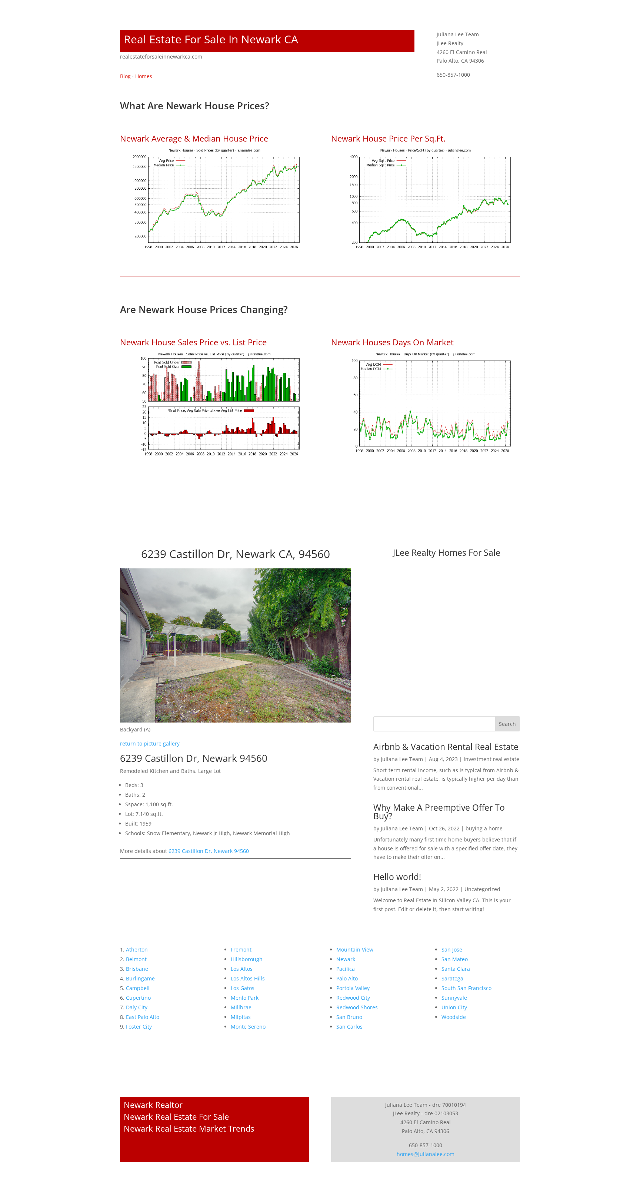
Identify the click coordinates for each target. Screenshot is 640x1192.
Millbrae (241, 1007)
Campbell (138, 988)
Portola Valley (353, 988)
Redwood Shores (357, 1007)
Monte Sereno (248, 1026)
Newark (345, 959)
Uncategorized (482, 889)
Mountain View (354, 949)
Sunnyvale (454, 997)
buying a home (484, 828)
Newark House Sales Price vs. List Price (193, 342)
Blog (125, 76)
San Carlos (349, 1026)
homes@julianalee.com (425, 1154)
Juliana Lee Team (402, 759)
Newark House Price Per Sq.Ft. (388, 138)
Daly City (136, 1007)
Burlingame (140, 978)
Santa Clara (455, 968)
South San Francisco (466, 988)
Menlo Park (245, 997)
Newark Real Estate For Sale (176, 1116)
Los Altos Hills (248, 978)
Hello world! (397, 877)
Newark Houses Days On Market (392, 342)
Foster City (139, 1026)
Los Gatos (242, 988)
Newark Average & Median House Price (194, 138)
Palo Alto (347, 978)
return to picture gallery (150, 743)
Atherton (137, 949)
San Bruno (349, 1016)
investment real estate (491, 759)
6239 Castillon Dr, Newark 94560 (209, 850)
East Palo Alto (142, 1016)
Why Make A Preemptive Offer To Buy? (439, 811)
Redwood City (353, 997)
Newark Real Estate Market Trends (189, 1128)
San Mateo (454, 959)
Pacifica (345, 968)
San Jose (451, 949)
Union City (454, 1007)
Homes (143, 76)
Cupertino (138, 997)
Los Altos (242, 968)
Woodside (453, 1016)
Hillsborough (247, 959)
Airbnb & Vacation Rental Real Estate (446, 747)
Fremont (241, 949)
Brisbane (137, 968)
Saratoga (452, 978)
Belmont (136, 959)
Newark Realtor (153, 1104)
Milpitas (241, 1016)
